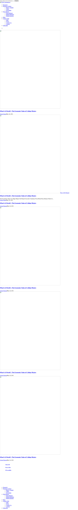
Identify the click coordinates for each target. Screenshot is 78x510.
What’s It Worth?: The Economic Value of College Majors (18, 111)
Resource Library (7, 488)
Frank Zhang (3, 114)
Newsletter (8, 493)
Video (7, 491)
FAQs (7, 504)
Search (16, 0)
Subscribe (5, 508)
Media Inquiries (10, 498)
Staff (7, 502)
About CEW (6, 501)
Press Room (6, 494)
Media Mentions (10, 497)
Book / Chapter (9, 490)
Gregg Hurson (3, 206)
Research (5, 487)
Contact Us (9, 505)
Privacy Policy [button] (8, 467)
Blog (4, 499)
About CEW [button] (7, 464)
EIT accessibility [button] (8, 470)
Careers (8, 506)
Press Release (9, 495)
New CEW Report (64, 192)
